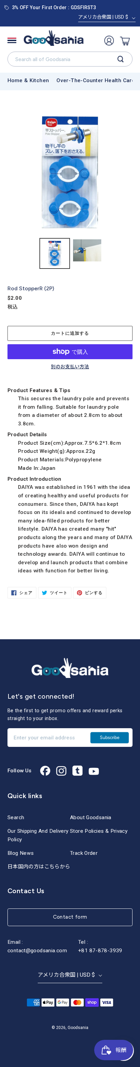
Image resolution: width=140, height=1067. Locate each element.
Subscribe (109, 737)
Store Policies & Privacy (98, 831)
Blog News (20, 853)
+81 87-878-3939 (100, 951)
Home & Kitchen (28, 80)
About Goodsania (90, 817)
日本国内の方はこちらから (38, 867)
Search (15, 817)
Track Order (84, 853)
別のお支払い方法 (70, 367)
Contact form (70, 917)
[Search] (120, 59)
